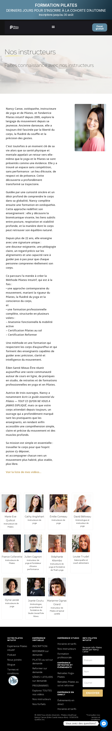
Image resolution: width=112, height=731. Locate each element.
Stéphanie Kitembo (57, 558)
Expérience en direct (65, 693)
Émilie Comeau (58, 516)
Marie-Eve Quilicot (10, 518)
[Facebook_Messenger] (104, 723)
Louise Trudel (81, 556)
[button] (53, 26)
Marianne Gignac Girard (57, 602)
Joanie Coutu (36, 600)
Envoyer (92, 693)
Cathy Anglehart (34, 516)
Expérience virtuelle (38, 639)
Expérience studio (68, 638)
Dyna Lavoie (12, 600)
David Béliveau (82, 516)
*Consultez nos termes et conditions (93, 717)
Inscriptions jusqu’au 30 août (56, 14)
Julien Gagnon (33, 556)
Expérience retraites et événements (65, 665)
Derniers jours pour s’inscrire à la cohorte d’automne (56, 10)
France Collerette (12, 556)
